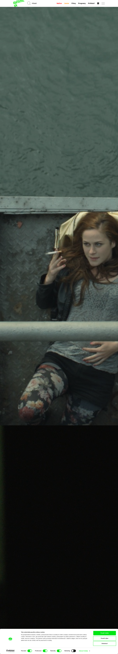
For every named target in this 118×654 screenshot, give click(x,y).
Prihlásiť (91, 3)
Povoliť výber (104, 638)
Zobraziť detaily (83, 651)
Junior (66, 3)
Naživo (59, 3)
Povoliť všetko (105, 633)
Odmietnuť (105, 643)
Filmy (74, 3)
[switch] (45, 651)
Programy (82, 3)
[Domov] (19, 3)
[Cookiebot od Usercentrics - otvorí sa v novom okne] (10, 651)
